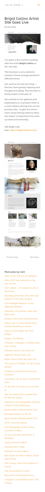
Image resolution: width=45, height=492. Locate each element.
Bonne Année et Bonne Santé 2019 (21, 418)
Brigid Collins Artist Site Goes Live (20, 359)
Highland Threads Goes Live (17, 355)
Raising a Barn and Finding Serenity (21, 319)
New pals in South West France (19, 475)
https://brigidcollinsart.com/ (23, 130)
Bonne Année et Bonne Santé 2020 (21, 410)
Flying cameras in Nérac (15, 442)
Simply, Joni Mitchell (14, 338)
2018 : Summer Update (15, 423)
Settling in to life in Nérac (16, 451)
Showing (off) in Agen (14, 447)
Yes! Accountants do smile (17, 471)
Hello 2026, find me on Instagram (20, 276)
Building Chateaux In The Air (17, 414)
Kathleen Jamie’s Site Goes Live (19, 350)
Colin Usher (11, 27)
